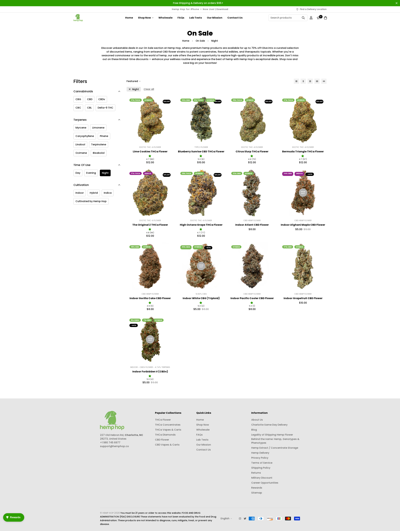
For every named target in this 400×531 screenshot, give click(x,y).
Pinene (104, 136)
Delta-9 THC (105, 107)
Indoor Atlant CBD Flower (252, 225)
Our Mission (214, 17)
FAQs (181, 17)
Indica (108, 193)
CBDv (101, 99)
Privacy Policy (259, 458)
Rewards (256, 488)
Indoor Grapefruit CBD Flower (303, 298)
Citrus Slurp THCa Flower (252, 151)
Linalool (80, 144)
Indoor (79, 193)
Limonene (98, 127)
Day (77, 173)
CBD (89, 99)
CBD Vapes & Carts (167, 444)
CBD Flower (162, 439)
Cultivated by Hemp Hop (91, 201)
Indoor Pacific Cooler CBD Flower (252, 298)
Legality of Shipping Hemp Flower (272, 434)
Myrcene (80, 127)
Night (105, 173)
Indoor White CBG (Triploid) (201, 298)
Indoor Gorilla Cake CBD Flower (150, 298)
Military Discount (261, 478)
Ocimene (81, 153)
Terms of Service (261, 463)
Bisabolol (99, 153)
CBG (78, 99)
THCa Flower (163, 420)
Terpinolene (98, 144)
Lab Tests (195, 17)
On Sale (200, 40)
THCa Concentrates (167, 425)
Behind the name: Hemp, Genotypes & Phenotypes (275, 441)
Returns (256, 473)
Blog (254, 430)
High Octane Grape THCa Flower (201, 225)
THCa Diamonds (165, 434)
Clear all (149, 89)
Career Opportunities (264, 483)
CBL (89, 107)
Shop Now (144, 17)
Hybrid (94, 193)
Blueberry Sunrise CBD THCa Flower (201, 151)
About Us (257, 420)
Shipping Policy (260, 468)
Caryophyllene (84, 136)
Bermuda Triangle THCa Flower (303, 151)
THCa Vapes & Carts (168, 430)
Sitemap (256, 493)
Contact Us (234, 17)
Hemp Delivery (260, 453)
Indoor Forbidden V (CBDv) (150, 371)
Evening (91, 173)
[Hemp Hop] (78, 17)
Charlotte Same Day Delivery (269, 425)
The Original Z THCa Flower (150, 225)
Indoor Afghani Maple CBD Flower (303, 225)
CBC (78, 107)
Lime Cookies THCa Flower (150, 151)
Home (129, 17)
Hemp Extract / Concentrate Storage (274, 448)
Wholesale (165, 17)
